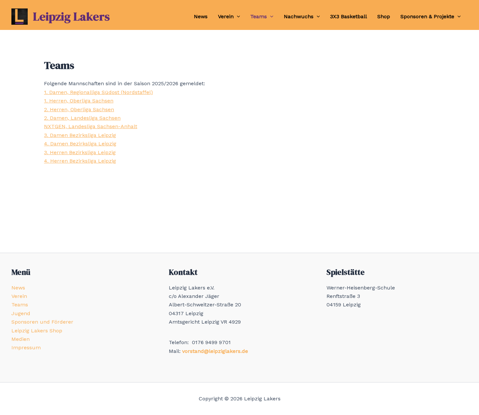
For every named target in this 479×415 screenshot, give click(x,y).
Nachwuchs (298, 16)
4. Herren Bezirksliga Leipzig (80, 161)
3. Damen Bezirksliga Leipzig (80, 135)
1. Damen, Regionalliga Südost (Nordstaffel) (98, 92)
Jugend (20, 313)
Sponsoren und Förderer (42, 322)
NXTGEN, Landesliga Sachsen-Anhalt (90, 126)
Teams (258, 16)
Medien (20, 339)
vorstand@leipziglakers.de (215, 351)
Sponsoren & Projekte (427, 16)
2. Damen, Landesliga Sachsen (82, 118)
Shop (383, 16)
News (201, 16)
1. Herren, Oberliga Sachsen (78, 101)
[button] (237, 16)
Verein (226, 16)
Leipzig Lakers (71, 16)
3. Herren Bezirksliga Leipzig (80, 152)
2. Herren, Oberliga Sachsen (79, 109)
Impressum (26, 347)
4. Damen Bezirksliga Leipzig (80, 144)
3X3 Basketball (348, 16)
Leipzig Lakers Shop (36, 331)
